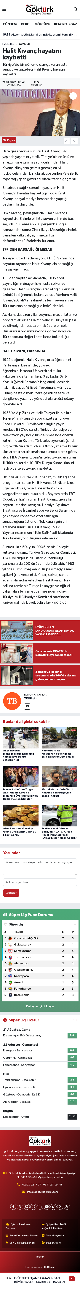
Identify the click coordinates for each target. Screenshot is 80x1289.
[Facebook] (13, 1207)
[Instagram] (33, 1207)
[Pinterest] (27, 1207)
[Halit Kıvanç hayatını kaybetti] (40, 112)
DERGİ (25, 24)
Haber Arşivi (53, 1242)
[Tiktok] (53, 1207)
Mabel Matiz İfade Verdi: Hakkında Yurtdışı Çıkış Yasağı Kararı (58, 792)
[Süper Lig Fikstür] (75, 1020)
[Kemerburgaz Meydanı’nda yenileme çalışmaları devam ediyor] (59, 737)
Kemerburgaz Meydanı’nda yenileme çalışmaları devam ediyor (58, 753)
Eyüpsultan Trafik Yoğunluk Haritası (54, 1226)
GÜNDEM (10, 24)
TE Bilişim (30, 698)
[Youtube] (47, 1207)
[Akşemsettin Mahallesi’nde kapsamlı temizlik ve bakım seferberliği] (21, 737)
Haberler (8, 44)
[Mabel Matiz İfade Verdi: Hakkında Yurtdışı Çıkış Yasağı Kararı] (59, 776)
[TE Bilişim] (12, 701)
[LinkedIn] (40, 1207)
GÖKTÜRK (42, 24)
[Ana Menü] (4, 9)
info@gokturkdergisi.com (42, 1191)
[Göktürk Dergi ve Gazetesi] (40, 9)
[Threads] (60, 1207)
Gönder (11, 892)
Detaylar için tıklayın (40, 1006)
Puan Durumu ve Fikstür (24, 1235)
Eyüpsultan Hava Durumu (18, 1226)
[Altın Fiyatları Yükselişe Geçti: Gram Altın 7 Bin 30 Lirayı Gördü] (21, 815)
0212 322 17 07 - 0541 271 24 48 (42, 1184)
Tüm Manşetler (55, 1235)
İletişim (40, 1256)
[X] (20, 1207)
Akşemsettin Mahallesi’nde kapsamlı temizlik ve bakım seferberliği (40, 34)
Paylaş (11, 140)
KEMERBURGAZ (65, 24)
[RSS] (67, 1207)
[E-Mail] (27, 706)
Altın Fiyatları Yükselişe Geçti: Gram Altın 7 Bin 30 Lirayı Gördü (19, 831)
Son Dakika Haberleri (22, 1242)
